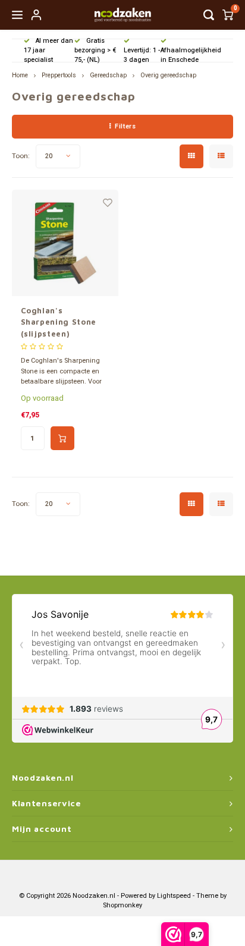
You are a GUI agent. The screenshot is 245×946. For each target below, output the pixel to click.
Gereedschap (108, 75)
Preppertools (59, 75)
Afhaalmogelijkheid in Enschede (191, 55)
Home (20, 75)
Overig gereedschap (168, 75)
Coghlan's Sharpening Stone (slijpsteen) (58, 322)
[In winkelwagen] (62, 438)
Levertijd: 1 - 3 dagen (142, 55)
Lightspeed (174, 896)
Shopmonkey (122, 905)
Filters (125, 126)
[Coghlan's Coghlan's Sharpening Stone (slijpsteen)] (65, 243)
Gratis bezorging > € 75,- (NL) (95, 50)
